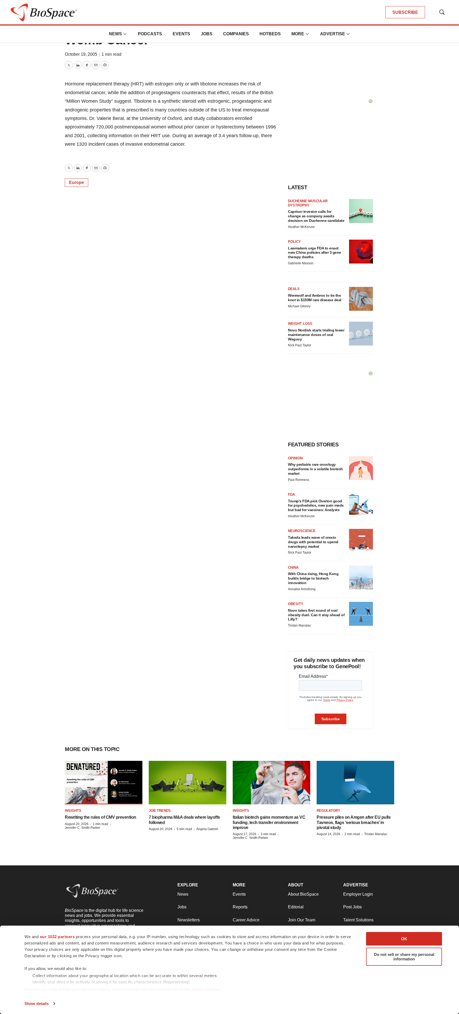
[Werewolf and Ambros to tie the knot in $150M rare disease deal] (361, 299)
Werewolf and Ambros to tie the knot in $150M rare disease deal (314, 297)
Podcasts (150, 34)
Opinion (295, 458)
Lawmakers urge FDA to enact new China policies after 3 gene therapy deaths (314, 252)
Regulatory (328, 811)
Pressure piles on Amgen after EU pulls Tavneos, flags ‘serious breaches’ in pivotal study (353, 822)
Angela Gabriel (207, 829)
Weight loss (300, 324)
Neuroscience (302, 531)
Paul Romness (298, 480)
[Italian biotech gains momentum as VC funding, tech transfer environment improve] (271, 782)
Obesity (295, 604)
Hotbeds (270, 34)
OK (404, 939)
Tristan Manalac (299, 625)
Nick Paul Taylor (299, 345)
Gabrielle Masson (300, 263)
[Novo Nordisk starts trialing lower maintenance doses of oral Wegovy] (361, 334)
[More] (125, 34)
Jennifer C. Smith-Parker (82, 828)
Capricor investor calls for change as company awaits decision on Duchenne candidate (316, 216)
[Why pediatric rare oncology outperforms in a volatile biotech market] (361, 468)
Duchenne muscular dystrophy (308, 203)
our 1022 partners (57, 936)
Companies (236, 34)
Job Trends (160, 811)
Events (181, 34)
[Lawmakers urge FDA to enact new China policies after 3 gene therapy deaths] (361, 252)
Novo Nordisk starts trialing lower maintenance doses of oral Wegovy (316, 334)
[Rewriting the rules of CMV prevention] (103, 782)
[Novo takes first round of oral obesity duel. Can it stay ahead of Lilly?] (361, 614)
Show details (36, 1003)
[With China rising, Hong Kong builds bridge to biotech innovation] (361, 577)
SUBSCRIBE (405, 12)
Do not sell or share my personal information (404, 956)
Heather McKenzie (301, 227)
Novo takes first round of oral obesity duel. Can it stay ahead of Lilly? (316, 615)
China (293, 567)
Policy (294, 242)
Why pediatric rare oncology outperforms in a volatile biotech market (315, 469)
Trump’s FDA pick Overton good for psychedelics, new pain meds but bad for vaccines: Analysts (316, 505)
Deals (294, 289)
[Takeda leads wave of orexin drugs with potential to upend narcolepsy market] (361, 541)
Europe (76, 182)
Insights (73, 811)
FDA (291, 495)
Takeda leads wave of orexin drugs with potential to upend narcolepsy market (313, 542)
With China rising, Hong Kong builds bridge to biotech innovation (313, 578)
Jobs (206, 34)
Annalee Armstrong (302, 589)
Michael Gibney (299, 306)
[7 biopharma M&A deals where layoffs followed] (187, 782)
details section (205, 989)
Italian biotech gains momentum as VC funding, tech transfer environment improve (269, 822)
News (115, 34)
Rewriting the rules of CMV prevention (100, 817)
